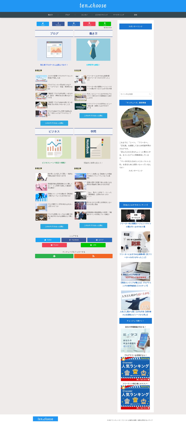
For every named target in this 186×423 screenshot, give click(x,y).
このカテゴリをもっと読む (54, 123)
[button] (150, 94)
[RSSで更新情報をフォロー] (93, 256)
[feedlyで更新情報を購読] (54, 256)
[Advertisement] (135, 60)
